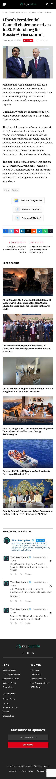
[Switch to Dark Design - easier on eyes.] (51, 4)
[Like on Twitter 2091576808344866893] (22, 574)
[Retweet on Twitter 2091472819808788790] (17, 601)
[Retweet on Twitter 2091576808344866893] (17, 574)
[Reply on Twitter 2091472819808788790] (11, 601)
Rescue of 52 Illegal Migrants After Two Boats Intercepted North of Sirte (26, 472)
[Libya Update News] (28, 4)
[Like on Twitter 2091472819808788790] (22, 601)
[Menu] (4, 4)
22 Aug (13, 612)
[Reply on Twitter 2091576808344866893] (11, 574)
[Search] (47, 4)
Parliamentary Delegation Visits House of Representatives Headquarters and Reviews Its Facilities (27, 348)
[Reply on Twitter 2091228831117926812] (11, 623)
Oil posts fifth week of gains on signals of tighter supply (40, 249)
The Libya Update (19, 557)
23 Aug (13, 561)
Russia (15, 190)
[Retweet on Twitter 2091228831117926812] (17, 623)
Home (5, 12)
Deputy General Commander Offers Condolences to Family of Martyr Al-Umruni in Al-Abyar (28, 512)
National (28, 40)
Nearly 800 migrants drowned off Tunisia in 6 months (14, 249)
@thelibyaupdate (39, 557)
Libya (6, 190)
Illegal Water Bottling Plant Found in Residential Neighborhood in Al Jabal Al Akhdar (28, 390)
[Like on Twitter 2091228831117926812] (22, 623)
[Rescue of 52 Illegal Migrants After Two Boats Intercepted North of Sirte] (28, 453)
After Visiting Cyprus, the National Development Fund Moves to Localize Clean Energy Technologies (28, 431)
